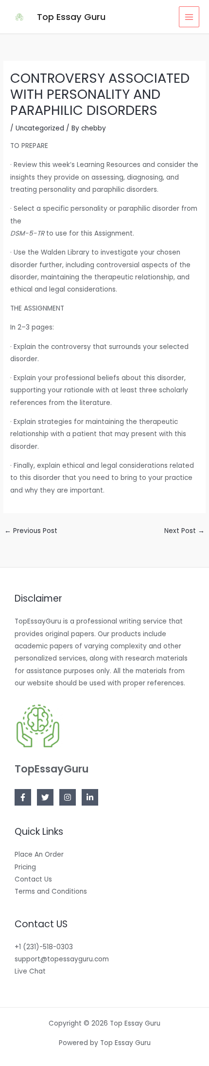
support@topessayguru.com (62, 959)
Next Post (184, 530)
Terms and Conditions (51, 891)
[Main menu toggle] (189, 16)
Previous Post (30, 530)
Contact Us (33, 879)
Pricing (25, 867)
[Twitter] (45, 797)
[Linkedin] (90, 797)
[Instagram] (67, 797)
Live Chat (30, 971)
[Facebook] (23, 797)
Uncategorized (40, 128)
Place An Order (39, 854)
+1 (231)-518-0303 (44, 947)
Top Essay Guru (71, 17)
